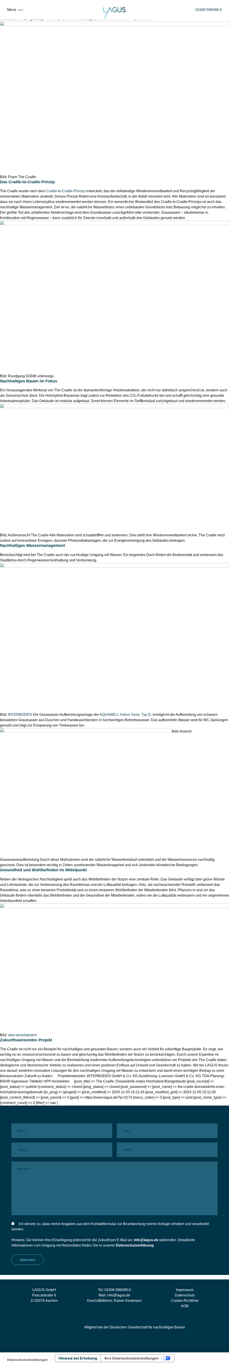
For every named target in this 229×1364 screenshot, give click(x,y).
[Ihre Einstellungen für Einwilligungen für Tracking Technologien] (27, 1359)
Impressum (184, 1290)
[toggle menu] (20, 9)
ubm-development (22, 1035)
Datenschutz (185, 1295)
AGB (185, 1306)
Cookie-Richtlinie (185, 1300)
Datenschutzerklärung (135, 1245)
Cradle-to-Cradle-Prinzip (65, 191)
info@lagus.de (146, 1240)
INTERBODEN (20, 714)
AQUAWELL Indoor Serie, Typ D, (126, 714)
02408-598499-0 (117, 1290)
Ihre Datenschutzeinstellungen (131, 1358)
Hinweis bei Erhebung (78, 1358)
